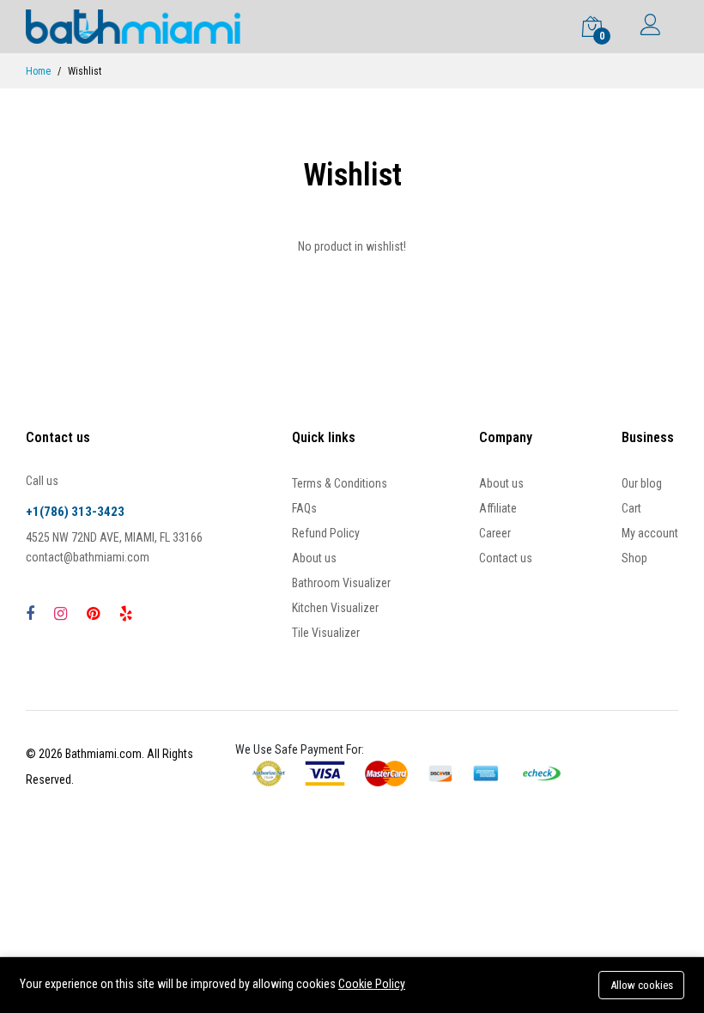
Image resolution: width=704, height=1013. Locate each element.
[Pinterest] (93, 613)
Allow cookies (641, 985)
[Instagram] (60, 613)
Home (38, 71)
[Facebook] (30, 613)
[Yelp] (125, 613)
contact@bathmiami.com (87, 557)
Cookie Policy (371, 984)
